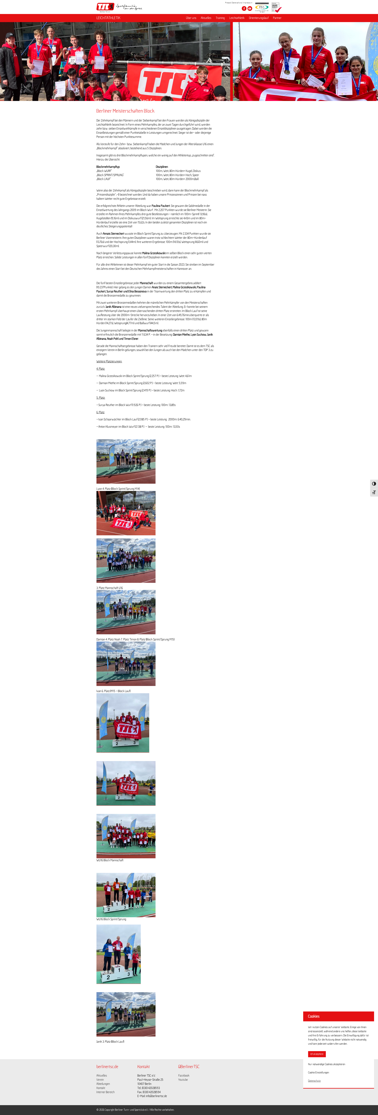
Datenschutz (237, 3)
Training (220, 18)
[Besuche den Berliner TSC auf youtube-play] (249, 8)
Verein (100, 1079)
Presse (228, 3)
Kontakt (100, 1088)
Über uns (191, 18)
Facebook (183, 1075)
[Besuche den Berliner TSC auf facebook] (244, 8)
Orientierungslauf (259, 18)
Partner (277, 18)
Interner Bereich (105, 1092)
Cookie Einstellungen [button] (318, 1072)
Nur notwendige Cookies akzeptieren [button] (326, 1064)
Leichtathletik (237, 18)
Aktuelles (206, 18)
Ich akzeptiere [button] (316, 1054)
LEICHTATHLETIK (108, 18)
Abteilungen (103, 1083)
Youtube (183, 1079)
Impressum (247, 3)
